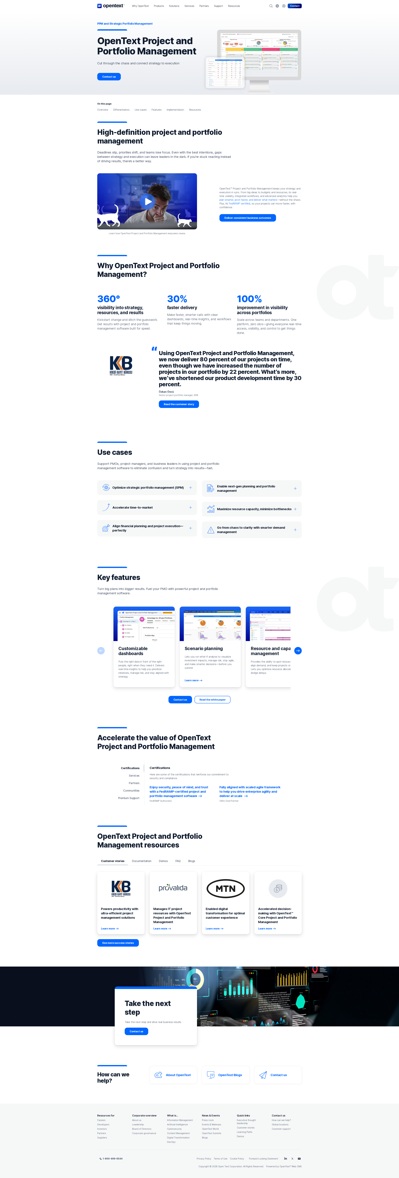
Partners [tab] (134, 783)
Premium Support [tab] (128, 798)
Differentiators (121, 109)
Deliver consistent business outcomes (247, 217)
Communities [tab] (131, 790)
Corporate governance (144, 1133)
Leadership (138, 1124)
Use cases (141, 109)
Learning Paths (244, 1132)
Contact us (109, 76)
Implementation (175, 109)
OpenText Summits (211, 1133)
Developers (103, 1124)
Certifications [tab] (130, 768)
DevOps (171, 1142)
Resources (195, 109)
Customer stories (246, 1127)
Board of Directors (141, 1129)
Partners (101, 1133)
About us (136, 1120)
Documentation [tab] (141, 861)
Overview (102, 109)
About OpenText (178, 1075)
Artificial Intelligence (177, 1124)
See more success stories (118, 942)
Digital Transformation (178, 1137)
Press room (208, 1120)
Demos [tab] (163, 861)
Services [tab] (134, 775)
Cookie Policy (237, 1158)
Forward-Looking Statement (263, 1158)
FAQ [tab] (178, 861)
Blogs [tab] (191, 861)
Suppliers (102, 1137)
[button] (140, 6)
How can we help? (281, 1120)
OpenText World (210, 1129)
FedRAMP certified (239, 203)
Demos (240, 1136)
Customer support (281, 1129)
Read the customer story (179, 404)
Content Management (178, 1133)
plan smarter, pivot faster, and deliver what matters (248, 199)
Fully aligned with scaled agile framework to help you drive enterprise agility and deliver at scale (249, 791)
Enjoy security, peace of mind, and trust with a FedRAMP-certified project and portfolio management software (179, 791)
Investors (102, 1129)
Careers (101, 1120)
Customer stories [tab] (112, 861)
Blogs (205, 1137)
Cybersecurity (174, 1129)
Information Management (180, 1120)
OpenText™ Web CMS (291, 1166)
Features (156, 109)
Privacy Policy (204, 1158)
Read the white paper (213, 699)
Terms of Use (220, 1158)
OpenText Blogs (230, 1075)
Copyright (204, 1166)
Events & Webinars (211, 1124)
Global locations (280, 1124)
